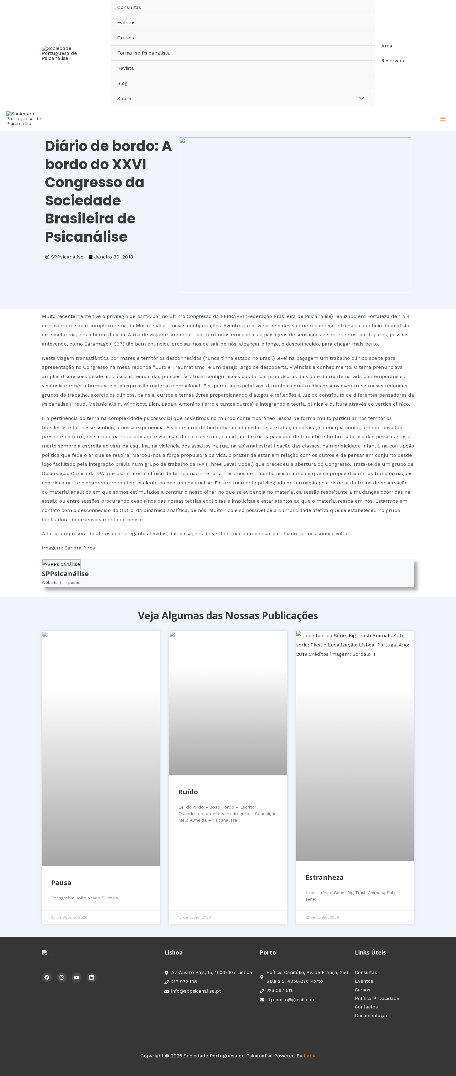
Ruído (188, 791)
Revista (125, 68)
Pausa (61, 882)
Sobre (124, 98)
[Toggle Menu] (360, 99)
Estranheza (325, 877)
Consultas (129, 7)
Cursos (125, 38)
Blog (122, 83)
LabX (309, 1056)
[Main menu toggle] (443, 119)
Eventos (126, 22)
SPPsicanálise (65, 573)
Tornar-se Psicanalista (143, 53)
